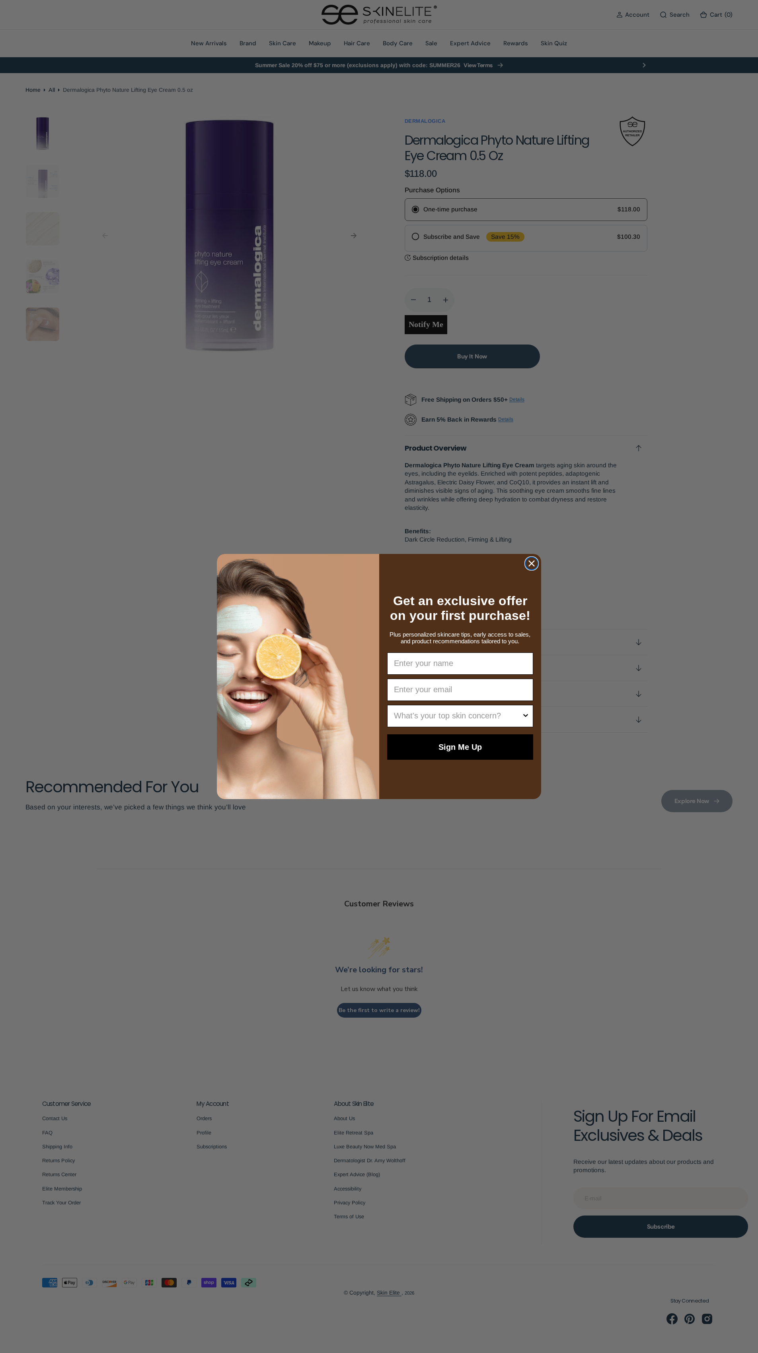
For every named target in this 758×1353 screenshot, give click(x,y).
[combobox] (458, 716)
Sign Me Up (460, 747)
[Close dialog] (531, 563)
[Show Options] (526, 716)
